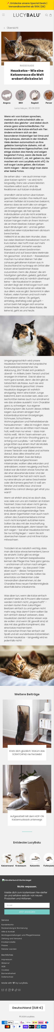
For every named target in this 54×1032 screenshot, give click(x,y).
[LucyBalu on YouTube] (19, 990)
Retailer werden (9, 949)
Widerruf (5, 963)
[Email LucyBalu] (2, 990)
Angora (6, 103)
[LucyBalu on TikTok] (16, 990)
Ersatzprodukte (8, 942)
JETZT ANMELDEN (27, 911)
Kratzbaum (20, 865)
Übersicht (12, 28)
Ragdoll (35, 103)
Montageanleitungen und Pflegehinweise (20, 935)
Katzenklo (35, 865)
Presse (4, 945)
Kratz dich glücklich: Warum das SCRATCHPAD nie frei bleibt (27, 753)
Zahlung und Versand (11, 938)
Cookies (5, 970)
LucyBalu (30, 1016)
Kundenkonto (7, 924)
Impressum (6, 959)
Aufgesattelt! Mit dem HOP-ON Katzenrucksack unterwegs (27, 818)
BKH (21, 103)
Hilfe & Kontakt (8, 931)
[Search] (46, 15)
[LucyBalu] (27, 15)
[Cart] (50, 15)
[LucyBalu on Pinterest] (12, 990)
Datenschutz (7, 976)
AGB (3, 966)
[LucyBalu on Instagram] (9, 990)
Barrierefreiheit (8, 973)
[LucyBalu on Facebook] (6, 990)
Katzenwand (6, 865)
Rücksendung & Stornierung (14, 928)
